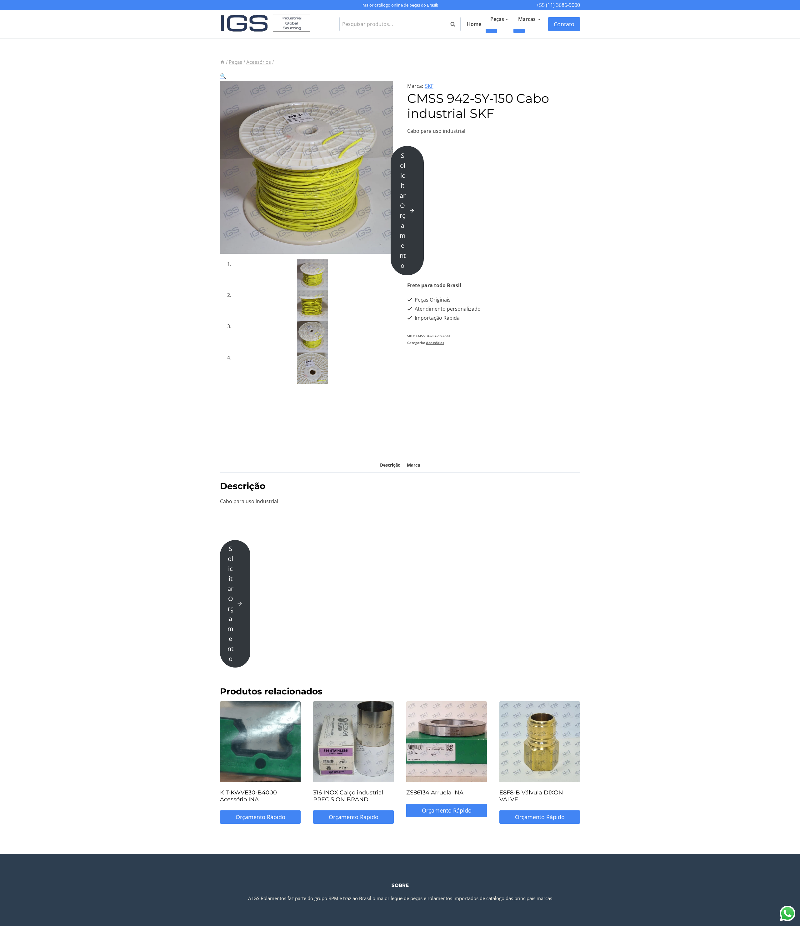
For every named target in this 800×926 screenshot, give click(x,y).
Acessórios (435, 342)
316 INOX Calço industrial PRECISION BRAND (348, 796)
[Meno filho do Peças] (491, 31)
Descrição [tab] (390, 465)
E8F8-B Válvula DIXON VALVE (531, 796)
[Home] (222, 62)
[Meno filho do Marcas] (519, 31)
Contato (564, 24)
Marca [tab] (413, 465)
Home (474, 24)
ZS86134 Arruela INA (434, 792)
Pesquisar (455, 24)
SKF (429, 86)
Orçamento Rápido (260, 817)
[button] (223, 76)
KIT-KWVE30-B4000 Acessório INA (248, 796)
